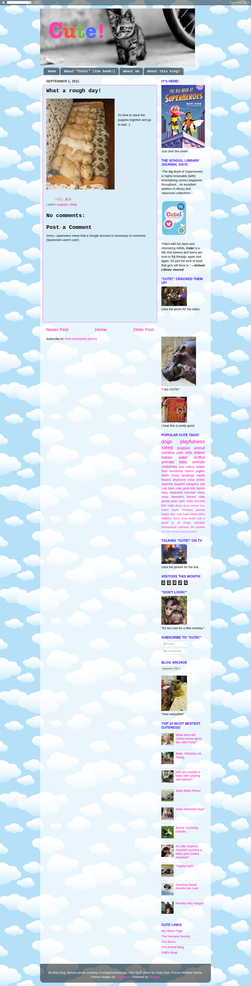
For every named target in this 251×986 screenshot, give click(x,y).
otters (201, 492)
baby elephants (172, 492)
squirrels (167, 484)
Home (52, 71)
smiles (200, 479)
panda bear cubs (173, 501)
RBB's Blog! (169, 952)
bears (175, 509)
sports (201, 488)
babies (166, 457)
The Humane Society (175, 936)
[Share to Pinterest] (70, 199)
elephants (179, 479)
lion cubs (167, 505)
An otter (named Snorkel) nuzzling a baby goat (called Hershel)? (189, 852)
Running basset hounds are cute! (187, 886)
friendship (176, 471)
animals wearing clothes (184, 531)
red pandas (197, 527)
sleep (73, 204)
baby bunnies (195, 501)
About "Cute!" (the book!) (89, 71)
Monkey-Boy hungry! (190, 903)
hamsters (177, 497)
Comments (174, 651)
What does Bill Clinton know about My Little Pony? (189, 738)
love (181, 467)
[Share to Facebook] (66, 199)
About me (131, 71)
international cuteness (175, 527)
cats (179, 452)
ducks (178, 505)
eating (190, 467)
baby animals (192, 462)
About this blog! (163, 71)
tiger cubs (176, 514)
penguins (192, 484)
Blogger (154, 977)
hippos (165, 514)
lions (184, 518)
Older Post (143, 329)
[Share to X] (63, 199)
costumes (169, 466)
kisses (195, 505)
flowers (166, 479)
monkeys (187, 509)
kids (188, 452)
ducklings (188, 475)
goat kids (189, 488)
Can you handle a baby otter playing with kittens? (188, 775)
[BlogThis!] (60, 199)
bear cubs (175, 488)
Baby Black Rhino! (188, 790)
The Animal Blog (172, 947)
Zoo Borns (168, 942)
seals (165, 497)
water (183, 457)
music (175, 475)
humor (189, 471)
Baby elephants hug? (190, 809)
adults (201, 475)
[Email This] (57, 199)
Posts (170, 644)
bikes (201, 514)
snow (191, 479)
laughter (179, 484)
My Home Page (172, 931)
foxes (187, 505)
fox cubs (165, 531)
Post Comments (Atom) (81, 339)
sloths (192, 518)
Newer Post (57, 329)
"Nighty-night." (185, 866)
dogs (166, 441)
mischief (190, 492)
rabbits (200, 467)
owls (202, 497)
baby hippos (190, 514)
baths (165, 475)
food (164, 471)
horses (191, 497)
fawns (176, 518)
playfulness (192, 441)
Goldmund (123, 977)
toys (202, 505)
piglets (200, 471)
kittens (199, 452)
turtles (165, 509)
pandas (200, 509)
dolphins (166, 518)
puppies (62, 204)
